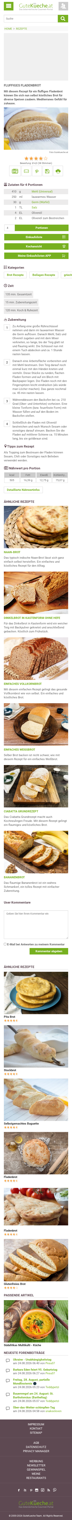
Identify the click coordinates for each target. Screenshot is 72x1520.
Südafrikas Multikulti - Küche (22, 1345)
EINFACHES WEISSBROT (19, 749)
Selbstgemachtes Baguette (21, 1123)
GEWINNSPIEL (36, 1469)
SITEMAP (36, 1432)
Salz (34, 207)
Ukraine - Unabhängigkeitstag (32, 1359)
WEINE (36, 1474)
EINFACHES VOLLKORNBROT (23, 684)
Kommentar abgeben (49, 951)
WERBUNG (36, 1461)
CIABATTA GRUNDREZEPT (21, 811)
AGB (36, 1443)
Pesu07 (50, 1363)
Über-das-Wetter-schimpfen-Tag (34, 1407)
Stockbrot (10, 1070)
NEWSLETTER (36, 1465)
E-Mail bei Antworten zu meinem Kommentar (35, 944)
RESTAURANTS (36, 1478)
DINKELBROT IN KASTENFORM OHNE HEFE (32, 618)
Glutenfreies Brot (15, 1284)
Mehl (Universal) (42, 191)
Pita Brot (9, 1017)
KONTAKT (36, 1428)
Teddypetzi (52, 1387)
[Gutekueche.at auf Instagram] (36, 1490)
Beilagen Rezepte (43, 275)
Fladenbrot (10, 1177)
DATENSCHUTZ (36, 1447)
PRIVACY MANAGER (36, 1451)
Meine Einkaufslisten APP (34, 255)
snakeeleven (53, 1411)
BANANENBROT (14, 877)
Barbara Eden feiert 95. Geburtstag (35, 1369)
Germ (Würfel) (41, 202)
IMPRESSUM (36, 1424)
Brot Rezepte (15, 275)
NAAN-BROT (12, 552)
